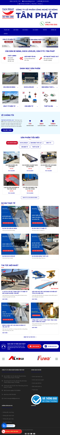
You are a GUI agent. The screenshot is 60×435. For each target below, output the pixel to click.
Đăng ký (39, 3)
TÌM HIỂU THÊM (7, 130)
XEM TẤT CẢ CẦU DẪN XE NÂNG (30, 197)
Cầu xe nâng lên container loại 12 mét (48, 166)
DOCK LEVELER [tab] (24, 142)
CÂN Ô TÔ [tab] (48, 142)
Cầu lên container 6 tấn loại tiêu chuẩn (30, 188)
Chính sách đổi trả (36, 383)
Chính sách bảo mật (37, 376)
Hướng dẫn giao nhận (8, 419)
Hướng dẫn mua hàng (8, 412)
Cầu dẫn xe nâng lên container (11, 166)
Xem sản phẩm (11, 170)
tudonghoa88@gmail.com (29, 1)
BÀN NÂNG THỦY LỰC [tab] (36, 142)
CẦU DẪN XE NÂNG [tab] (12, 142)
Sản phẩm (25, 29)
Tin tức (45, 29)
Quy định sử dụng (7, 422)
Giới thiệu (15, 29)
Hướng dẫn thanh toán (8, 415)
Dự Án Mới (35, 29)
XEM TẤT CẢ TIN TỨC (29, 337)
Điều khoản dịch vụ (37, 386)
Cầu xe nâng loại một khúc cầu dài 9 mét (30, 166)
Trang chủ (6, 29)
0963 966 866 (51, 25)
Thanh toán (35, 389)
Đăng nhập (34, 3)
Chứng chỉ (53, 29)
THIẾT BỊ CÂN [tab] (35, 147)
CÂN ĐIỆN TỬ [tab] (24, 147)
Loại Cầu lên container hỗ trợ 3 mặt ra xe (11, 188)
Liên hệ (6, 33)
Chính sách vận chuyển (38, 380)
